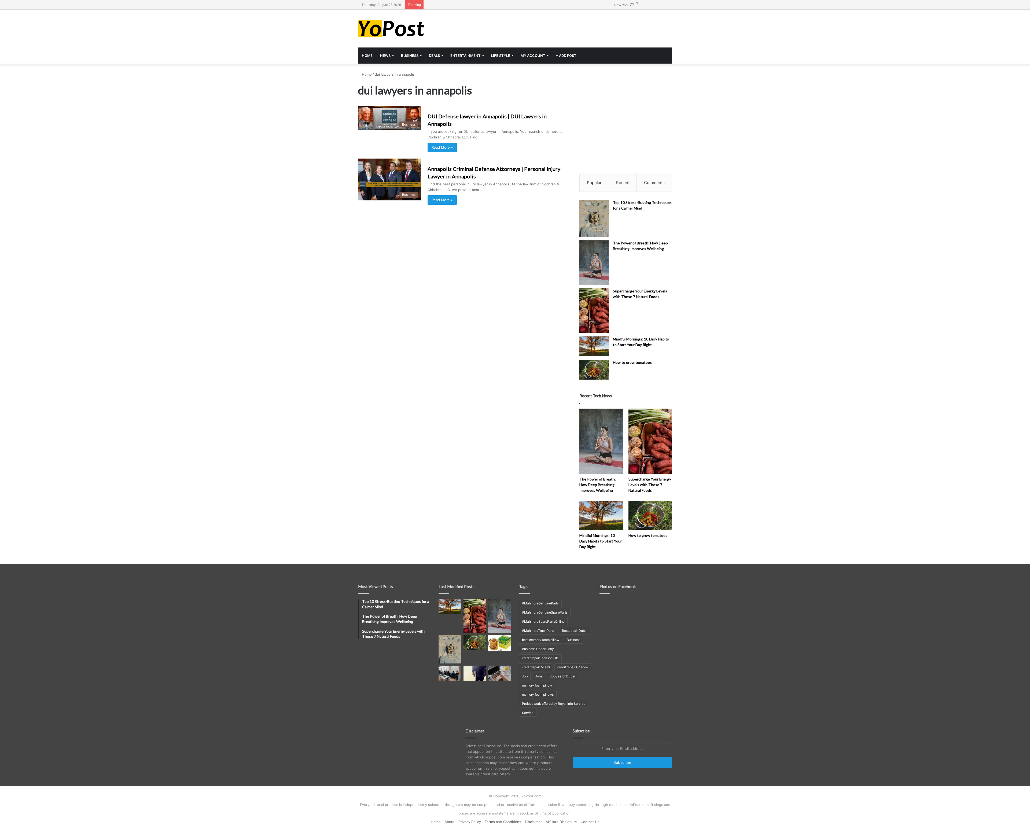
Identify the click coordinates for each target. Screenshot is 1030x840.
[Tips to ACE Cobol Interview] (499, 673)
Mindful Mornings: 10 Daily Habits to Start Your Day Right (600, 541)
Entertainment (465, 55)
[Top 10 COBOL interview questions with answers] (475, 673)
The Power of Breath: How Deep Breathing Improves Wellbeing (597, 485)
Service (528, 713)
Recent (623, 182)
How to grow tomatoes (632, 362)
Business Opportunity (538, 649)
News (385, 55)
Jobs (538, 676)
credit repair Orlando (572, 667)
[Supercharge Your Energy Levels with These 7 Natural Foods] (594, 310)
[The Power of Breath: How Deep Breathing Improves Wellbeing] (594, 262)
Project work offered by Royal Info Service (553, 704)
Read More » (442, 147)
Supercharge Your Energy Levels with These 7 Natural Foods (649, 485)
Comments (654, 182)
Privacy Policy (469, 822)
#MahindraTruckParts (538, 631)
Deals (434, 55)
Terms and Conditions (503, 822)
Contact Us (590, 822)
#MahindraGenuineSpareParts (545, 612)
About (449, 822)
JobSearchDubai (562, 676)
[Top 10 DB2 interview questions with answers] (450, 673)
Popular (594, 182)
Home (367, 55)
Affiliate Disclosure (561, 822)
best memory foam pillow (540, 640)
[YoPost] (407, 28)
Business (409, 55)
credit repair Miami (536, 667)
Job (525, 676)
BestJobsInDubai (574, 631)
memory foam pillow (537, 685)
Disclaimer (533, 822)
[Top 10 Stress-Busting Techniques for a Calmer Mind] (594, 218)
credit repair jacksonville (540, 658)
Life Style (500, 55)
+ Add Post (566, 55)
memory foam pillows (538, 694)
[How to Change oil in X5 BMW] (499, 643)
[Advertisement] (568, 27)
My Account (533, 55)
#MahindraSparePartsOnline (543, 621)
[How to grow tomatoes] (594, 369)
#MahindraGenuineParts (540, 603)
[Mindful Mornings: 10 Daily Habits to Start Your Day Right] (594, 346)
